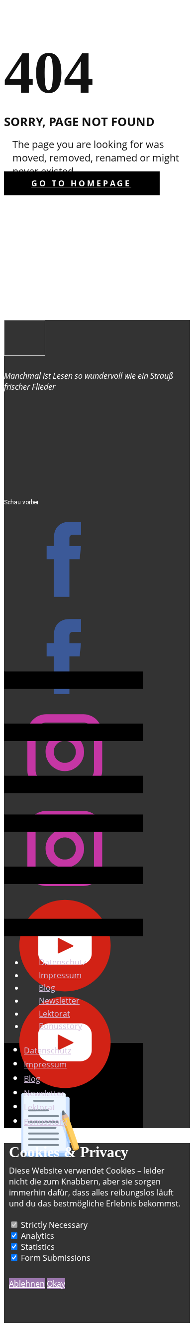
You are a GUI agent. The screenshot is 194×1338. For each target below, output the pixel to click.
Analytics (37, 1235)
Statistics (38, 1246)
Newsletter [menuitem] (59, 1000)
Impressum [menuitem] (60, 975)
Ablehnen (27, 1283)
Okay (56, 1283)
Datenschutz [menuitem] (62, 962)
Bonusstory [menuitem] (60, 1026)
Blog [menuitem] (47, 987)
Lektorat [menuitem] (54, 1013)
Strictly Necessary (54, 1224)
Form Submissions (56, 1257)
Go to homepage (81, 183)
